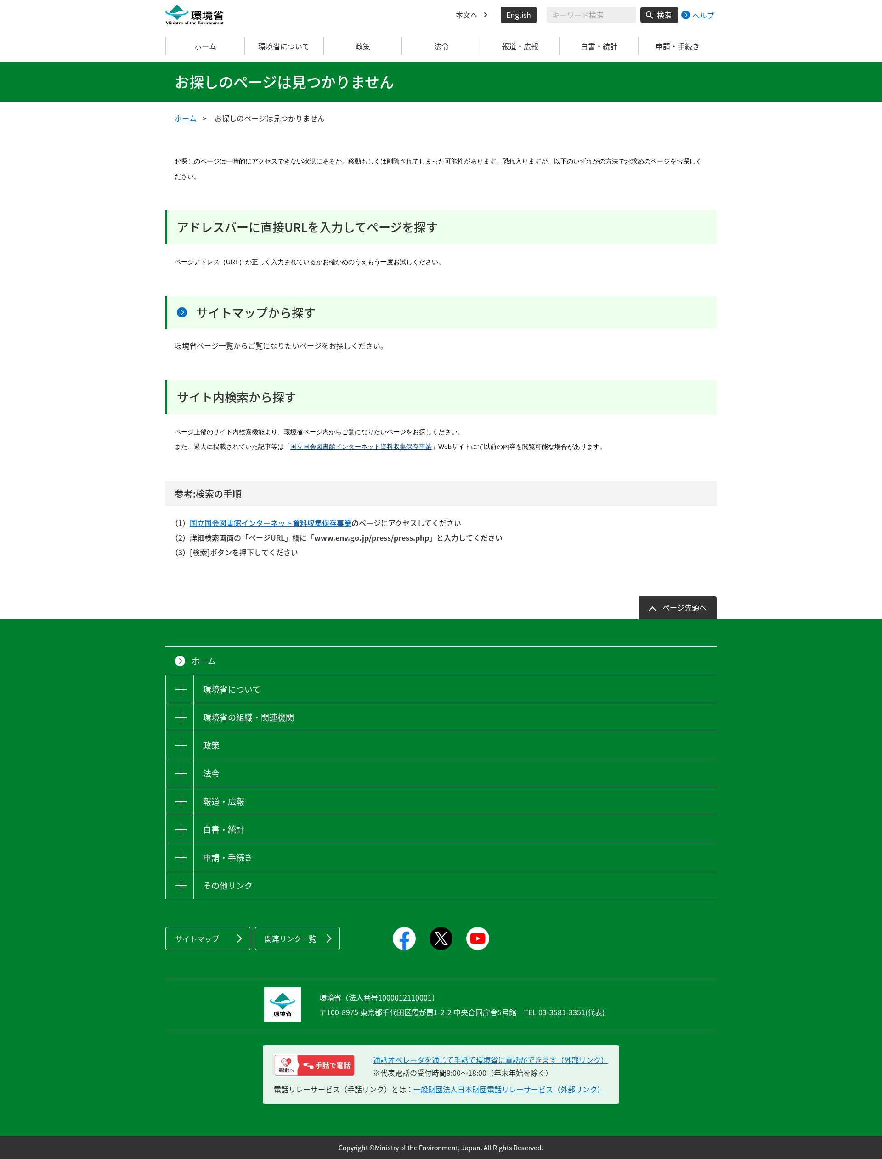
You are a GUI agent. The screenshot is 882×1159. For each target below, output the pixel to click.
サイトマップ (197, 938)
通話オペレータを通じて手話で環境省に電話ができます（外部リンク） (490, 1059)
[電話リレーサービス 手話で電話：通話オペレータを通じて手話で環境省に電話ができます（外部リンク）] (314, 1065)
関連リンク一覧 (290, 938)
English (518, 14)
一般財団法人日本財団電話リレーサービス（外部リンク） (509, 1089)
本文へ (467, 14)
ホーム (205, 45)
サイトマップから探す (256, 312)
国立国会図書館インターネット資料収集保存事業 (361, 446)
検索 (664, 14)
